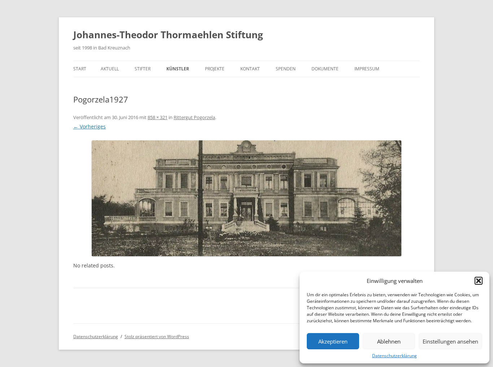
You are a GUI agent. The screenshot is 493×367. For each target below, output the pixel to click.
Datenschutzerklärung (394, 356)
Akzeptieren (333, 341)
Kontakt (250, 69)
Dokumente (325, 69)
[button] (478, 280)
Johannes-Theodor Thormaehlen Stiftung (168, 34)
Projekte (214, 69)
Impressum (366, 69)
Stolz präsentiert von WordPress (157, 336)
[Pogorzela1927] (246, 198)
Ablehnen (389, 341)
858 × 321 (157, 117)
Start (79, 69)
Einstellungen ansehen (450, 341)
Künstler (177, 69)
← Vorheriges (89, 126)
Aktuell (110, 69)
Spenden (286, 69)
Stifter (142, 69)
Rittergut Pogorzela (194, 117)
